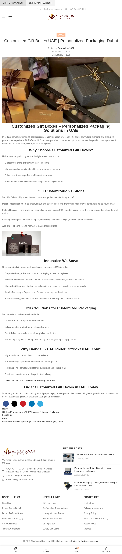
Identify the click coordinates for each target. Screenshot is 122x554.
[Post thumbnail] (68, 457)
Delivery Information (93, 508)
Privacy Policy (90, 513)
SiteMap (87, 529)
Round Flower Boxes (52, 519)
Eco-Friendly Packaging (12, 519)
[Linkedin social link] (32, 404)
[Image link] (18, 452)
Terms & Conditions (11, 529)
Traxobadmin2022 (66, 48)
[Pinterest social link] (23, 404)
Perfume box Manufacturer (55, 508)
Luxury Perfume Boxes (12, 513)
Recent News (90, 524)
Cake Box (6, 503)
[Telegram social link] (40, 404)
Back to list (7, 415)
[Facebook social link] (6, 404)
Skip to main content (40, 3)
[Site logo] (61, 17)
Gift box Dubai (49, 503)
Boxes (61, 35)
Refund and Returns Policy (96, 519)
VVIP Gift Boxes (9, 524)
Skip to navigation (13, 3)
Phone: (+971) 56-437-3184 (19, 476)
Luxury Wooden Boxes (53, 513)
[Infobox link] (75, 9)
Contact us (89, 503)
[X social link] (14, 404)
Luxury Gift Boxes (51, 529)
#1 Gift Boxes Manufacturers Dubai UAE (95, 454)
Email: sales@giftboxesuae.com (20, 480)
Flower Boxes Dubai (11, 508)
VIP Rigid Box (49, 524)
